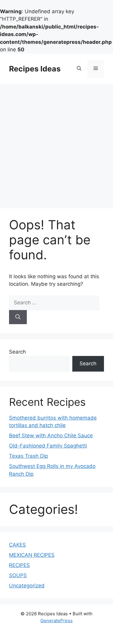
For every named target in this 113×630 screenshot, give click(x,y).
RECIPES (19, 565)
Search (17, 352)
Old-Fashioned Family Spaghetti (48, 446)
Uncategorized (27, 586)
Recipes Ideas (35, 68)
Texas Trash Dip (28, 456)
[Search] (18, 317)
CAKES (17, 545)
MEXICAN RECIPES (32, 555)
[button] (79, 69)
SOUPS (18, 575)
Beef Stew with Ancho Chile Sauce (51, 436)
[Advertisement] (56, 143)
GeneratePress (56, 620)
